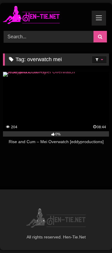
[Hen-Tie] (46, 16)
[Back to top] (93, 235)
